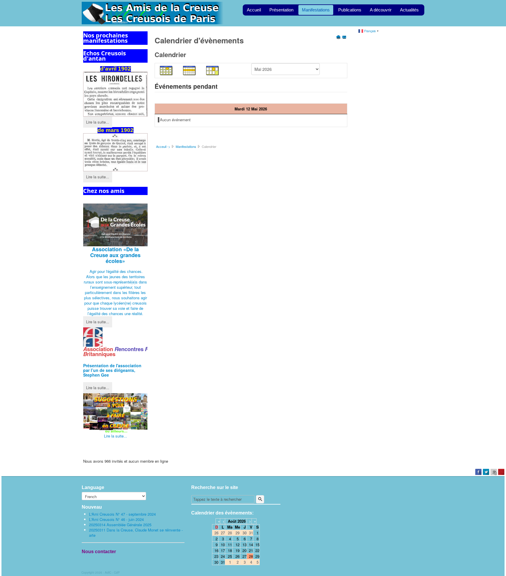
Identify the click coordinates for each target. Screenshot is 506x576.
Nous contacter (99, 551)
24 (223, 556)
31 (223, 562)
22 (257, 550)
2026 (241, 521)
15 (257, 544)
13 (244, 544)
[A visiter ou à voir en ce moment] (115, 413)
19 (237, 550)
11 (230, 544)
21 (251, 550)
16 (216, 550)
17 (223, 550)
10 (223, 544)
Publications (349, 9)
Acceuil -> (163, 146)
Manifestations (316, 9)
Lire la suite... (97, 122)
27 (244, 556)
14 (251, 544)
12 (237, 544)
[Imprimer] (338, 37)
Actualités (409, 9)
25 (230, 556)
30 (216, 562)
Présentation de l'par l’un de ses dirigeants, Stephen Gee (112, 370)
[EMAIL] (344, 37)
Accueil (254, 9)
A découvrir (381, 9)
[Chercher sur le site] (260, 499)
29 (257, 556)
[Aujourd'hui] (212, 70)
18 (230, 550)
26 (237, 556)
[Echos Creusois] (115, 94)
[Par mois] (166, 70)
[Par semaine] (189, 70)
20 (244, 550)
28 (251, 556)
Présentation (281, 9)
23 (216, 556)
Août (232, 521)
